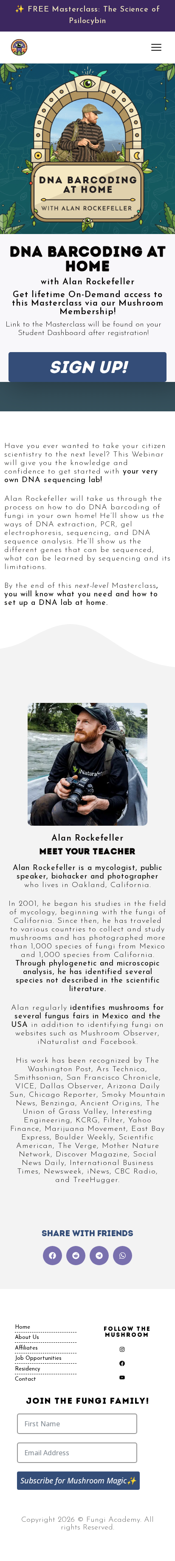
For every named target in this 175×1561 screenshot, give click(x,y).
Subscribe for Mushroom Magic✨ (78, 1480)
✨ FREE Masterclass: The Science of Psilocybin (87, 15)
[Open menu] (157, 47)
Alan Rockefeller (87, 838)
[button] (52, 1255)
